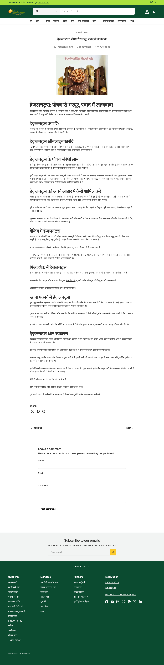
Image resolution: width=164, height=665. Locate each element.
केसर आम (44, 592)
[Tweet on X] (32, 411)
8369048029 (112, 582)
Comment (43, 485)
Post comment (48, 509)
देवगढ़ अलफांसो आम (48, 587)
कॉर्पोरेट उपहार (108, 21)
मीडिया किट (12, 635)
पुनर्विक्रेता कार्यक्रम (81, 601)
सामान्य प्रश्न (13, 592)
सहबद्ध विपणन (79, 592)
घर (31, 21)
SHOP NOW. (43, 2)
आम (37, 21)
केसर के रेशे (70, 280)
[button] (154, 12)
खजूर (65, 21)
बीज (72, 21)
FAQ (132, 21)
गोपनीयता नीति (14, 601)
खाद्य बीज (44, 606)
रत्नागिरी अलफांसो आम (49, 582)
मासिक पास (44, 596)
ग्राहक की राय (13, 596)
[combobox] (84, 11)
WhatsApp (110, 587)
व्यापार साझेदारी (79, 582)
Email (40, 473)
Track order (14, 640)
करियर (10, 625)
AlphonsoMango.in (22, 653)
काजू (42, 611)
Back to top (81, 566)
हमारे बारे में (12, 582)
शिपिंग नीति (12, 616)
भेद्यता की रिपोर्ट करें (15, 606)
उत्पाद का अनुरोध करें (16, 611)
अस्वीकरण (12, 630)
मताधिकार (77, 587)
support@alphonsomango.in (120, 594)
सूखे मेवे (56, 21)
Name (41, 460)
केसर (48, 21)
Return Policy (15, 620)
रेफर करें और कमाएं (81, 596)
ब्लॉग (94, 21)
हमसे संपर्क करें (83, 21)
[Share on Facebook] (38, 411)
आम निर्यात (121, 21)
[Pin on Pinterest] (44, 411)
